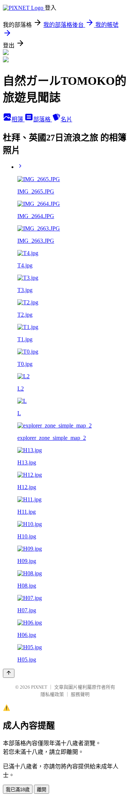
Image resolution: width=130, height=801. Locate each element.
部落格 (42, 119)
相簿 (18, 119)
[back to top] (8, 673)
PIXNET (39, 687)
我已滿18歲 (18, 789)
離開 (41, 789)
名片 (66, 119)
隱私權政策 (52, 694)
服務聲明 (80, 694)
